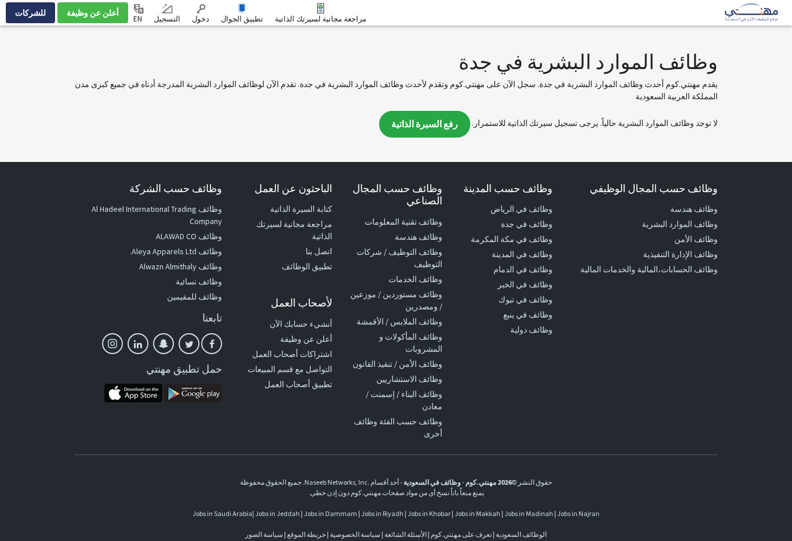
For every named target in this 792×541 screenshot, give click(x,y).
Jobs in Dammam (330, 513)
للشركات (30, 13)
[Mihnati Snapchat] (163, 343)
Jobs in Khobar (429, 513)
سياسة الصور (264, 534)
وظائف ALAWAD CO (189, 236)
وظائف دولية (531, 329)
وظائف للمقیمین (194, 296)
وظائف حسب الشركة (175, 188)
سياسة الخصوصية (355, 534)
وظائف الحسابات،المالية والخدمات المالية (649, 269)
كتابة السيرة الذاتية (301, 209)
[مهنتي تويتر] (189, 343)
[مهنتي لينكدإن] (138, 343)
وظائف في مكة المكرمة (512, 239)
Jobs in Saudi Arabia (222, 513)
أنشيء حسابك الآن (301, 324)
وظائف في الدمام (523, 269)
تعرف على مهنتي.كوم (461, 534)
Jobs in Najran (578, 513)
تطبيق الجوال (242, 19)
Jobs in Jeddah (277, 513)
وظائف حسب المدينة (508, 188)
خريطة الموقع (306, 534)
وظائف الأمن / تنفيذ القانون (397, 364)
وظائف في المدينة (522, 254)
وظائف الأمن (696, 239)
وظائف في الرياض (522, 209)
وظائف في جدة (527, 224)
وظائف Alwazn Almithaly (180, 266)
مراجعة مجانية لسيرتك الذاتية (320, 19)
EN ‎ (138, 19)
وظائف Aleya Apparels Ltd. (176, 251)
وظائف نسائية (199, 281)
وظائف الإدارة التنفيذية (680, 254)
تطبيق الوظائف (307, 266)
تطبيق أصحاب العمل (298, 384)
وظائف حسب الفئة (410, 421)
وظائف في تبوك (526, 299)
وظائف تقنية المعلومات (403, 222)
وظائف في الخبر (525, 284)
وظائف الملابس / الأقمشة (399, 321)
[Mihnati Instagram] (112, 343)
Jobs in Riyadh (382, 513)
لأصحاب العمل (301, 302)
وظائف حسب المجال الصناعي (397, 195)
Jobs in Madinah (528, 513)
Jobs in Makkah (477, 513)
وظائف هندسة (694, 209)
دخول (200, 19)
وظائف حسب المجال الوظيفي (654, 188)
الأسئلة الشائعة (405, 534)
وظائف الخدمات (415, 279)
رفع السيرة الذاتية (424, 123)
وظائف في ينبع (528, 314)
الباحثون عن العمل (293, 188)
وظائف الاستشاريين (409, 379)
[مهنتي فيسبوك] (211, 343)
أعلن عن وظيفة (93, 13)
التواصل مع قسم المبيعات (290, 369)
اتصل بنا (319, 251)
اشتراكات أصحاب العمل (292, 354)
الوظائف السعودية (521, 534)
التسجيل (167, 19)
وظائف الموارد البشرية (680, 224)
